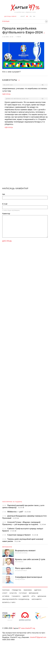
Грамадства (16, 590)
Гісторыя (23, 593)
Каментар (6, 214)
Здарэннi (37, 590)
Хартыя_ (25, 8)
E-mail (4, 204)
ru (31, 16)
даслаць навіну (10, 16)
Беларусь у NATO (8, 602)
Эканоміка (27, 590)
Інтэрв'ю (5, 596)
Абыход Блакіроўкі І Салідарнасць (15, 599)
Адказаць (6, 94)
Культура (13, 593)
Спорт (4, 593)
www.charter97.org (28, 628)
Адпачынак (42, 596)
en (34, 16)
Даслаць (7, 241)
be (27, 16)
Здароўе (26, 596)
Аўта (33, 596)
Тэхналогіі (16, 596)
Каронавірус (37, 599)
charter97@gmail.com (38, 637)
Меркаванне (7, 547)
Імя (3, 194)
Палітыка (6, 590)
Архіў (23, 16)
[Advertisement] (25, 159)
